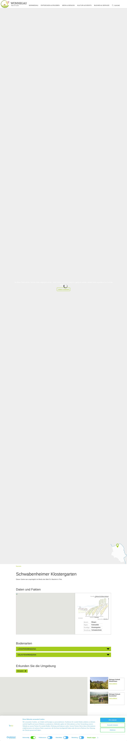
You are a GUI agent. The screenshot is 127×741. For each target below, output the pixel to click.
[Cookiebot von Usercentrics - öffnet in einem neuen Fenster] (11, 737)
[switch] (50, 737)
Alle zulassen (113, 720)
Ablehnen (113, 730)
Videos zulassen (63, 289)
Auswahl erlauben (112, 725)
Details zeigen (91, 737)
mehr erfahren (107, 683)
